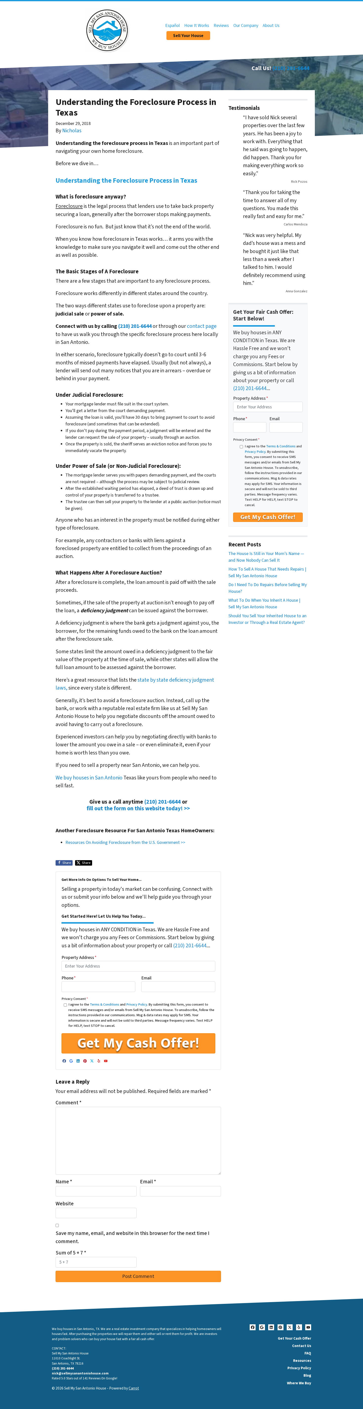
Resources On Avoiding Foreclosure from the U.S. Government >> (125, 842)
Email (146, 978)
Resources (302, 1360)
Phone (68, 978)
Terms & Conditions (104, 1004)
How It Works (196, 25)
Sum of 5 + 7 (71, 1253)
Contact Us (301, 1346)
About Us (271, 25)
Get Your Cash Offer (294, 1338)
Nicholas (71, 131)
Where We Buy (299, 1383)
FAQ (307, 1353)
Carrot (134, 1388)
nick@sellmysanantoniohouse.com (80, 1373)
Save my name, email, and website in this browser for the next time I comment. (132, 1237)
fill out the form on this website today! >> (138, 809)
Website (65, 1204)
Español (172, 25)
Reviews (221, 25)
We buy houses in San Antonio (89, 778)
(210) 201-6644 (290, 68)
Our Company (245, 25)
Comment (68, 1103)
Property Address (79, 957)
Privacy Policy (136, 1004)
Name (64, 1182)
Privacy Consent (74, 998)
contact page (202, 326)
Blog (307, 1375)
